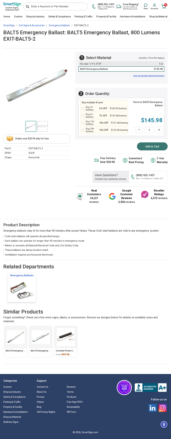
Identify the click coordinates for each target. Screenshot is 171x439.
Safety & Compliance (59, 16)
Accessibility (73, 407)
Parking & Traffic (83, 16)
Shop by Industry (35, 16)
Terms (70, 392)
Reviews (71, 387)
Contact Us (42, 387)
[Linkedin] (153, 408)
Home (7, 16)
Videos (40, 402)
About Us (41, 392)
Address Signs (11, 422)
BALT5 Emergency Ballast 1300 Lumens (24, 351)
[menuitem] (7, 16)
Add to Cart (152, 146)
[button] (145, 6)
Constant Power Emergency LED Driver (74, 351)
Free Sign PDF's (75, 402)
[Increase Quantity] (159, 130)
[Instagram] (163, 408)
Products (71, 397)
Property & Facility (106, 16)
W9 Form (71, 412)
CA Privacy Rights (46, 412)
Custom (18, 16)
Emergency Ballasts (22, 275)
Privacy (40, 397)
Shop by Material (158, 16)
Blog (39, 407)
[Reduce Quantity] (139, 130)
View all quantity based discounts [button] (148, 76)
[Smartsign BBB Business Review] (151, 387)
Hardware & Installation (132, 16)
